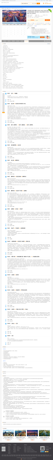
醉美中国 (14, 449)
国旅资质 (47, 0)
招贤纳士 (9, 450)
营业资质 (9, 449)
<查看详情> (25, 412)
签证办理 (18, 449)
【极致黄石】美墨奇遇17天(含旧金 (20, 437)
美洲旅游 (8, 8)
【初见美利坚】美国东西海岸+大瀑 (44, 437)
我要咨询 (47, 20)
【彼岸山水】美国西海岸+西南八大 (8, 437)
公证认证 (18, 450)
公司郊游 (14, 450)
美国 (32, 3)
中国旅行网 (3, 8)
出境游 (5, 8)
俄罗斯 (35, 3)
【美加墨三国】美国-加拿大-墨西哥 (32, 437)
